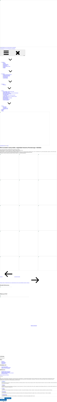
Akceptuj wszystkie (8, 398)
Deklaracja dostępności (34, 325)
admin (7, 145)
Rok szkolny (3, 73)
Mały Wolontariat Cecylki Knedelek (7, 97)
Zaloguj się (3, 361)
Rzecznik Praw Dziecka (4, 373)
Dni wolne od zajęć (5, 76)
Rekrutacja (3, 109)
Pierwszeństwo (4, 391)
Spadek (2, 398)
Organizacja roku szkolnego (6, 75)
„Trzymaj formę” (5, 95)
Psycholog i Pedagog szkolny (6, 66)
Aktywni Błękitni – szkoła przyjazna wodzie (8, 91)
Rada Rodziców (5, 65)
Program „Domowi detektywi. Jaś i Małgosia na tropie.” (10, 96)
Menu (24, 55)
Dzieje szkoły (4, 106)
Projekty (3, 90)
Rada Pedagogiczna (5, 64)
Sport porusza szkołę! (5, 94)
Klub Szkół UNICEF (5, 98)
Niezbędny (3, 381)
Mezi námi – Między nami (6, 99)
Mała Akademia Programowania (7, 93)
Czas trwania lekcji (5, 77)
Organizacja (3, 62)
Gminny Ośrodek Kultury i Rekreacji (6, 367)
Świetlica (4, 67)
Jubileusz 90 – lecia (5, 108)
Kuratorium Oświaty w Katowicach (6, 371)
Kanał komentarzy (4, 362)
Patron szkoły (4, 107)
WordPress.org (3, 363)
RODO (2, 110)
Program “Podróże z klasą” (6, 92)
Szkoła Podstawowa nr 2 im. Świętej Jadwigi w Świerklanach (7, 48)
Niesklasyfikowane (4, 394)
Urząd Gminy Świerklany (5, 366)
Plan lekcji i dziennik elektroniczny (7, 74)
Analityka (3, 388)
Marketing (3, 384)
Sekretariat (4, 63)
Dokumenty (4, 84)
